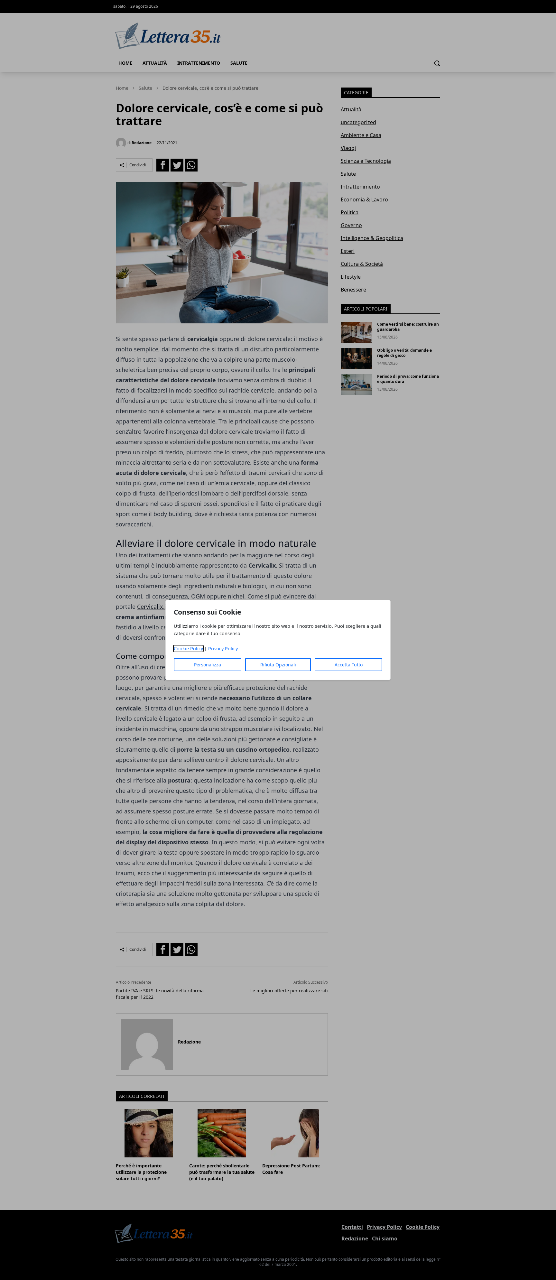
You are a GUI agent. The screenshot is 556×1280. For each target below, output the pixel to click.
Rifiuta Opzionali (278, 665)
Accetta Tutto (349, 665)
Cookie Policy (188, 648)
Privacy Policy (223, 648)
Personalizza (207, 665)
